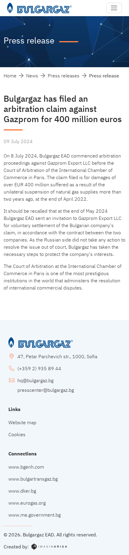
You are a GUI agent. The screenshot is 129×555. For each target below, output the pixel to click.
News (32, 76)
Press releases (64, 76)
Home (10, 76)
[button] (114, 8)
